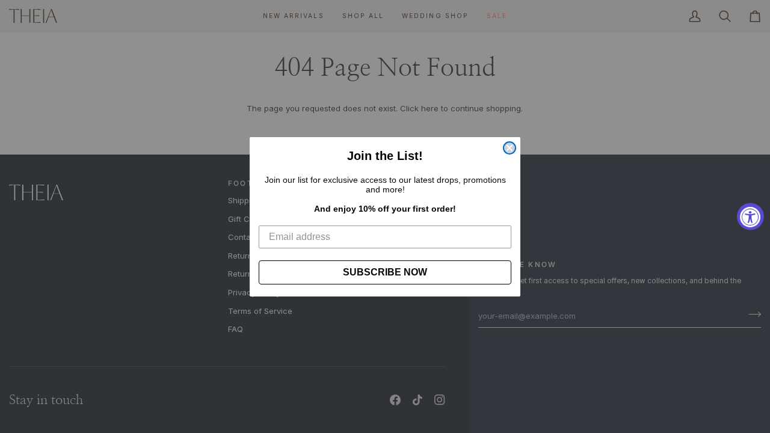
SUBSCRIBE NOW (385, 272)
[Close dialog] (510, 148)
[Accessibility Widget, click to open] (750, 216)
